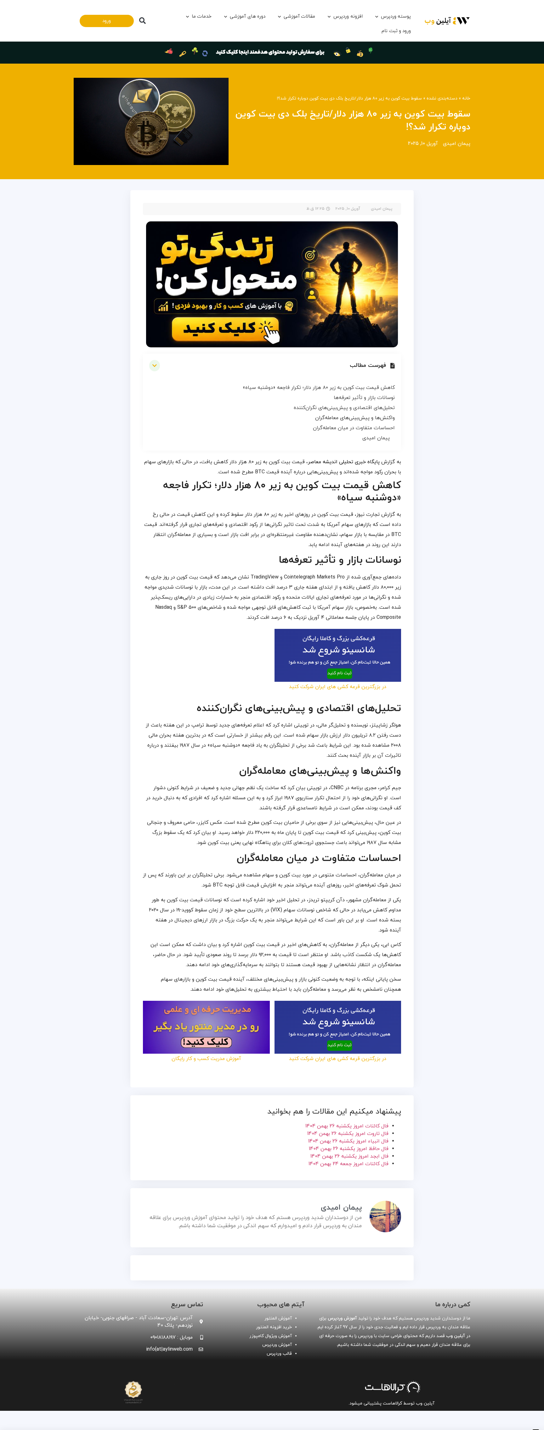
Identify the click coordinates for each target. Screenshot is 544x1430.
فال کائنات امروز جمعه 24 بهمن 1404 (348, 1163)
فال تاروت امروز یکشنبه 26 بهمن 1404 (347, 1133)
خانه (466, 98)
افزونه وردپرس (347, 16)
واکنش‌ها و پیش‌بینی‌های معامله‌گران (355, 417)
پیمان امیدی (376, 438)
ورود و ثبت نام (396, 31)
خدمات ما (202, 16)
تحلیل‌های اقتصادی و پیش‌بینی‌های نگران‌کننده (344, 407)
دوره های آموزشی (247, 16)
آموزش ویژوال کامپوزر (270, 1336)
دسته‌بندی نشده (442, 98)
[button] (142, 21)
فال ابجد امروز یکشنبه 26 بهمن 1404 (349, 1156)
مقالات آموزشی (299, 16)
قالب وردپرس (279, 1354)
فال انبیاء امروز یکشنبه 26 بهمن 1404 (348, 1141)
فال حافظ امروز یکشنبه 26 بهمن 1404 (348, 1148)
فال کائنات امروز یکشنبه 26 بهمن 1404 (346, 1126)
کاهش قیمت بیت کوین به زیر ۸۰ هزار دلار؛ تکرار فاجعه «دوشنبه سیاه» (319, 387)
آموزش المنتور (278, 1318)
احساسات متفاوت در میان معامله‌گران (354, 427)
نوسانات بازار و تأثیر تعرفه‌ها (364, 397)
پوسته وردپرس (396, 16)
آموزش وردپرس (277, 1345)
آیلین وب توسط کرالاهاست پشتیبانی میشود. (391, 1403)
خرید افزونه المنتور (274, 1327)
